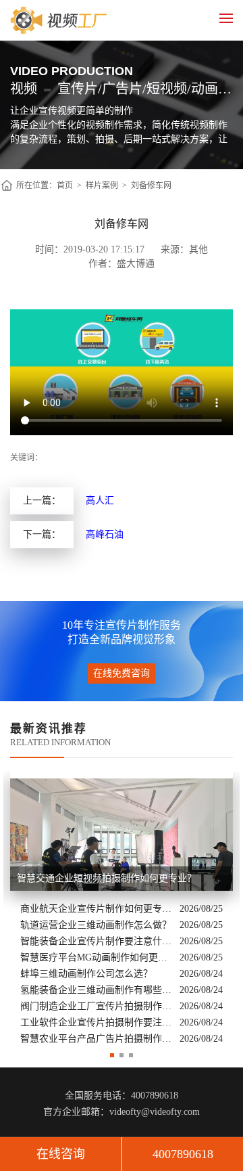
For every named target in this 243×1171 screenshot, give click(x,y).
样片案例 (102, 185)
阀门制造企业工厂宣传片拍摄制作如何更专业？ (96, 1006)
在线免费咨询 (121, 673)
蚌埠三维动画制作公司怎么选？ (86, 974)
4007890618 (183, 1154)
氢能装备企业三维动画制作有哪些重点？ (96, 990)
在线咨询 (60, 1154)
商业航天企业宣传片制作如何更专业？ (96, 909)
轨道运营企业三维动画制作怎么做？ (95, 925)
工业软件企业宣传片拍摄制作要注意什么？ (96, 1022)
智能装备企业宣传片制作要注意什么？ (96, 941)
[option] (121, 910)
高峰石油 (105, 534)
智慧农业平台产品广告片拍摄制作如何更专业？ (96, 1039)
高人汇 (100, 500)
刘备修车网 (151, 185)
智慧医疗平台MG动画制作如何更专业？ (96, 957)
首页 (65, 185)
